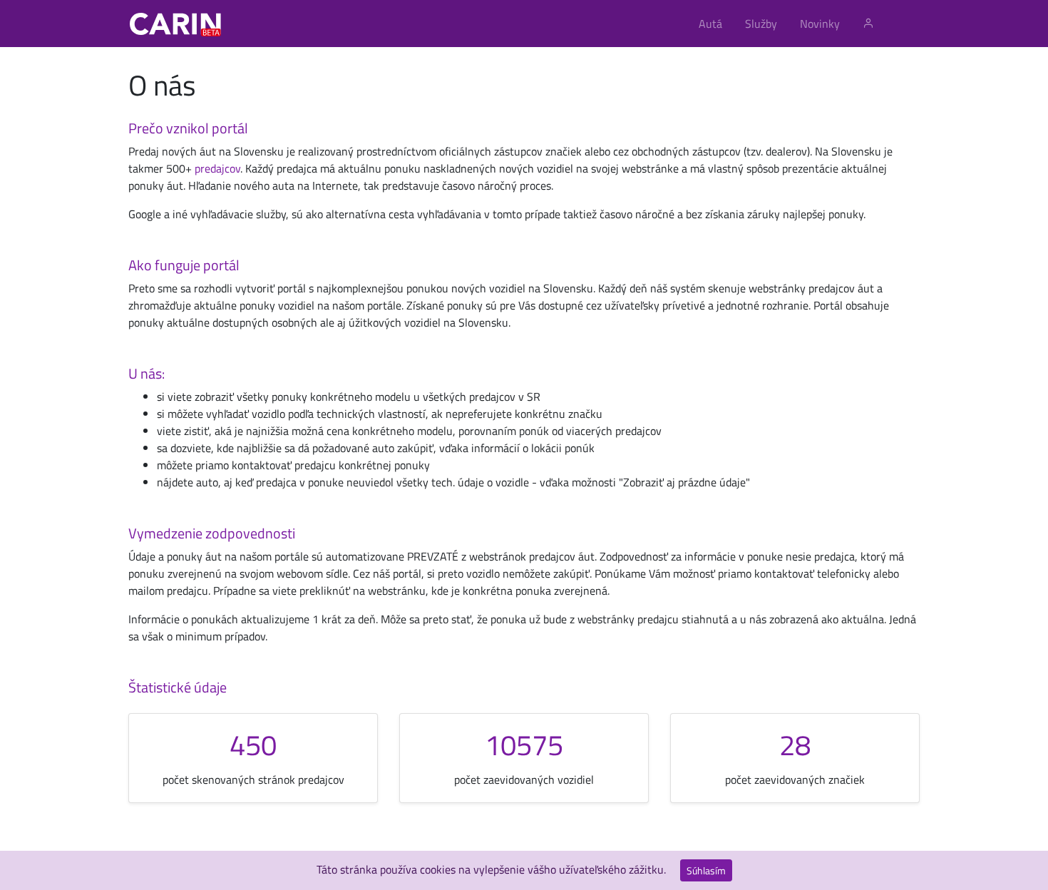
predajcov (217, 168)
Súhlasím (706, 870)
